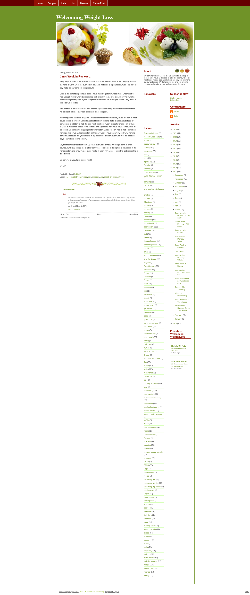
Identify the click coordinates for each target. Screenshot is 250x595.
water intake (149, 558)
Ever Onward (149, 266)
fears (146, 284)
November (179, 179)
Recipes (52, 3)
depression (148, 227)
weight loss (148, 568)
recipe (146, 476)
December (179, 175)
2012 (175, 168)
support (147, 540)
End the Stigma (150, 259)
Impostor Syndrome (152, 358)
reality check (149, 472)
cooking (147, 213)
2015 (175, 156)
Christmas (148, 202)
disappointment (150, 241)
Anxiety (147, 147)
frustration (148, 302)
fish (145, 291)
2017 (175, 148)
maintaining (148, 390)
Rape (146, 469)
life (145, 380)
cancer (147, 185)
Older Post (133, 214)
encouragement (150, 255)
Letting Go (148, 376)
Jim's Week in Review (180, 246)
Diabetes (147, 230)
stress (121, 177)
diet (89, 177)
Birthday (147, 165)
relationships (149, 490)
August (178, 190)
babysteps (83, 177)
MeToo (146, 420)
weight (146, 565)
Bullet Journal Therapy (153, 176)
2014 (175, 160)
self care (147, 511)
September (179, 187)
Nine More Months (179, 361)
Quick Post (179, 251)
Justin (146, 366)
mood (106, 177)
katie (146, 369)
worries (147, 572)
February (178, 315)
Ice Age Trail (149, 351)
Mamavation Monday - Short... (180, 238)
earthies (147, 248)
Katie (63, 3)
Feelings (147, 287)
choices (147, 198)
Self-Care (148, 515)
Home (40, 3)
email (146, 252)
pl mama (147, 442)
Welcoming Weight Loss (84, 17)
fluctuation (148, 294)
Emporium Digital (112, 592)
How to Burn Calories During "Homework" (182, 308)
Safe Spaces (149, 501)
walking (147, 554)
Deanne (84, 3)
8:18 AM (77, 174)
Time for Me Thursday (180, 288)
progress (113, 177)
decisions (148, 220)
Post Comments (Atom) (80, 218)
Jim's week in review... (180, 231)
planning (147, 445)
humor (146, 348)
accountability (72, 177)
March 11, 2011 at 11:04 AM (77, 206)
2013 (175, 164)
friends (146, 298)
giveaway (148, 312)
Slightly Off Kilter (179, 346)
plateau (147, 449)
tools (146, 547)
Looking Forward (151, 383)
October (178, 183)
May (176, 202)
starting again (149, 526)
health (146, 330)
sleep (146, 522)
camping (147, 182)
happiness (148, 327)
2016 (175, 152)
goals (146, 316)
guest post (148, 319)
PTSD (146, 465)
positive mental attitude (153, 452)
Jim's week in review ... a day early (182, 215)
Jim (73, 3)
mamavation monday (152, 398)
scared (147, 504)
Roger (146, 494)
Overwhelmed (149, 434)
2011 (175, 172)
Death (146, 216)
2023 (175, 129)
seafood (147, 508)
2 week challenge (151, 133)
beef (145, 155)
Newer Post (65, 214)
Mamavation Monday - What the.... (182, 272)
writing (146, 575)
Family (146, 273)
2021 (175, 133)
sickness (147, 519)
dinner (146, 238)
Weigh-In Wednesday (181, 294)
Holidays (147, 344)
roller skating (149, 497)
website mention (150, 561)
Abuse (146, 140)
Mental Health (149, 411)
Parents (147, 438)
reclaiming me (149, 479)
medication (148, 403)
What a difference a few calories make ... (182, 280)
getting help (148, 305)
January (178, 319)
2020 (175, 137)
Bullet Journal (149, 172)
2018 (175, 145)
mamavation (149, 394)
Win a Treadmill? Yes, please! (181, 301)
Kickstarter (148, 373)
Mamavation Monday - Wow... (180, 257)
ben (145, 158)
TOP (247, 592)
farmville (147, 277)
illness (146, 355)
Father (146, 280)
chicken (147, 195)
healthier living (149, 333)
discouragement (150, 245)
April (176, 206)
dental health (149, 223)
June (177, 198)
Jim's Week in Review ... (75, 76)
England (147, 262)
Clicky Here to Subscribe (176, 99)
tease (146, 543)
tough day (148, 551)
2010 (175, 323)
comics (147, 206)
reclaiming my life (151, 483)
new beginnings (150, 427)
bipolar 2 (147, 162)
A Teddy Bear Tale (151, 137)
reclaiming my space (152, 487)
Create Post (99, 3)
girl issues (148, 309)
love (145, 387)
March (177, 210)
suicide (147, 536)
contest (147, 209)
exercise (95, 177)
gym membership (151, 323)
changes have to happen (154, 189)
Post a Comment (74, 210)
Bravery (147, 169)
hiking (146, 341)
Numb (146, 431)
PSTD (146, 462)
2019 (175, 141)
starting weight (150, 529)
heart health (149, 337)
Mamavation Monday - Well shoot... (182, 224)
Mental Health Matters (153, 414)
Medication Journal (151, 407)
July (176, 194)
